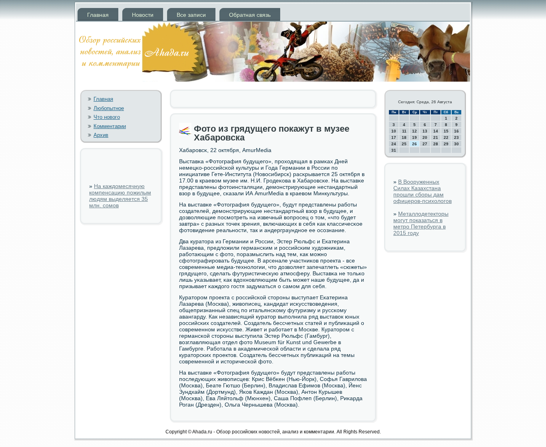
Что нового (107, 117)
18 (404, 137)
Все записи (191, 15)
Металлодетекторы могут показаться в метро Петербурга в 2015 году (420, 223)
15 (446, 131)
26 (414, 144)
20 (424, 137)
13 (424, 131)
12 (414, 131)
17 (393, 137)
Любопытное (109, 108)
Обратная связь (250, 15)
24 (393, 144)
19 (414, 137)
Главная (98, 15)
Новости (142, 15)
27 (424, 144)
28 (435, 144)
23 (456, 137)
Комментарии (110, 126)
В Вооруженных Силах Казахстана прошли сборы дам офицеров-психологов (422, 191)
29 (446, 144)
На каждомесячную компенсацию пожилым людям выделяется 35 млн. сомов (120, 195)
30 (456, 144)
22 (446, 137)
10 (393, 131)
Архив (101, 135)
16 (456, 131)
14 (435, 131)
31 (393, 150)
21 (435, 137)
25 (404, 144)
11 (404, 131)
